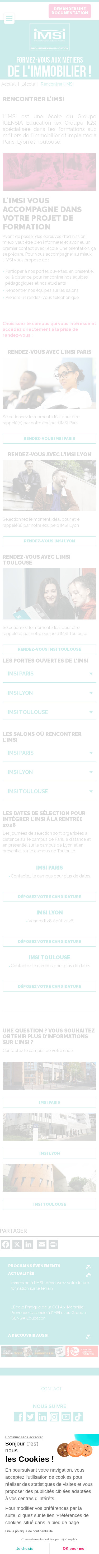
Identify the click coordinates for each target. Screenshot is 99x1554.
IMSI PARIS (49, 1102)
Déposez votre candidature (49, 896)
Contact (51, 1389)
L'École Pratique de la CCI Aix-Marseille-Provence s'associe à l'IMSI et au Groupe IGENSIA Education (48, 1313)
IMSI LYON (49, 1153)
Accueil (8, 84)
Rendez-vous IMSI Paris (49, 438)
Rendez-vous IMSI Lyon (49, 541)
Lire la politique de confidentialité (29, 1531)
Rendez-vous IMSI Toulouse (49, 649)
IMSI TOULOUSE (49, 1204)
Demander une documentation (69, 11)
